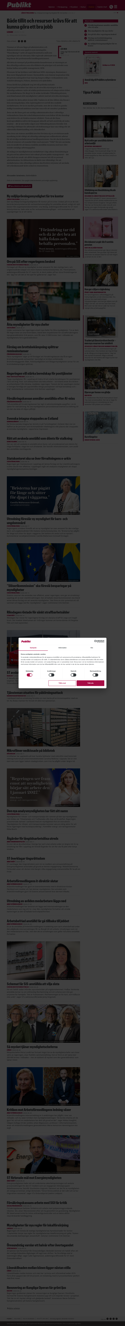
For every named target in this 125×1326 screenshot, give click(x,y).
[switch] (51, 675)
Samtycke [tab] (33, 648)
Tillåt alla (90, 683)
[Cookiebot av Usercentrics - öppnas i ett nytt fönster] (95, 641)
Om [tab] (92, 648)
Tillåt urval (62, 683)
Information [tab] (62, 648)
